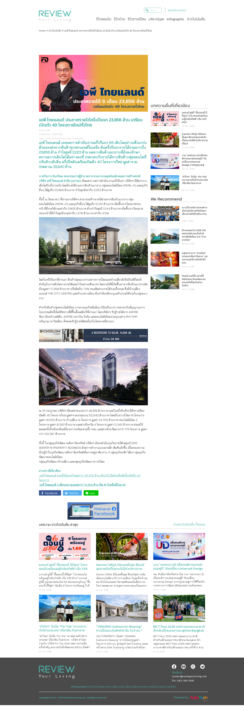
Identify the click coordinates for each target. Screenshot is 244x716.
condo (48, 138)
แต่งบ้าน (122, 686)
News (68, 138)
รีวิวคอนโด (100, 686)
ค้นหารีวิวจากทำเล (177, 10)
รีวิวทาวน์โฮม (112, 686)
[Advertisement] (122, 43)
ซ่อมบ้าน (163, 686)
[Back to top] (232, 704)
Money (62, 138)
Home (42, 31)
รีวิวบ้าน (90, 686)
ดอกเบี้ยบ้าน (153, 686)
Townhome (77, 138)
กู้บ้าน (135, 686)
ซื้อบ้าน (129, 686)
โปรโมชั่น (172, 686)
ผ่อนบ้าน (143, 686)
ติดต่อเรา (177, 672)
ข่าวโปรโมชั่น (55, 31)
